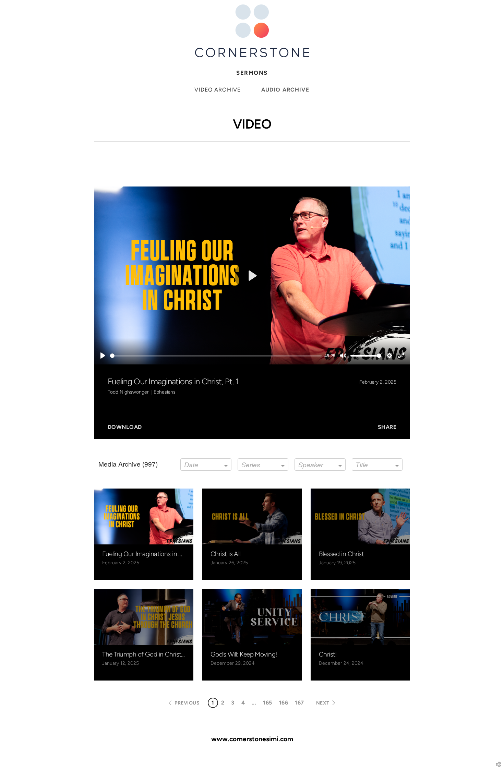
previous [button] (187, 703)
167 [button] (299, 702)
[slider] (216, 355)
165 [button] (267, 702)
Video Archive (217, 89)
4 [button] (243, 702)
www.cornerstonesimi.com (252, 739)
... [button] (254, 702)
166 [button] (283, 702)
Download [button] (125, 427)
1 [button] (213, 702)
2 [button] (222, 702)
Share (387, 427)
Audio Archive (285, 89)
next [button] (322, 703)
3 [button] (232, 702)
